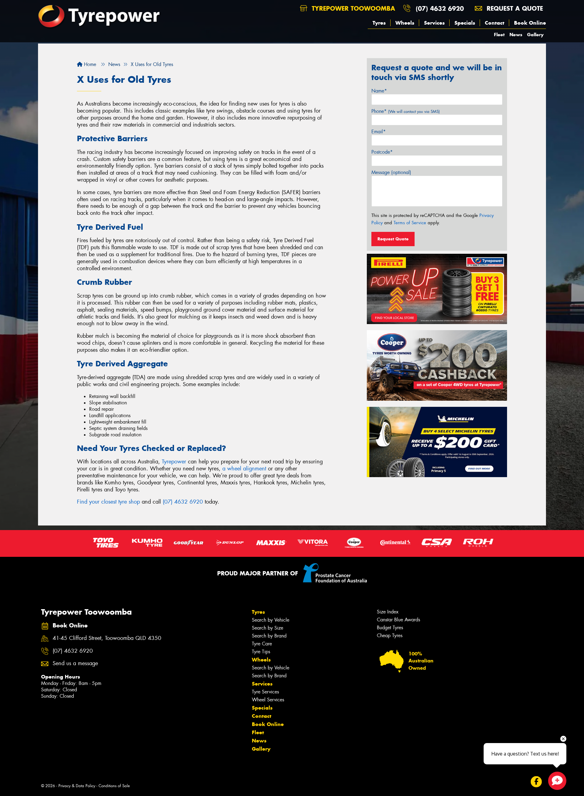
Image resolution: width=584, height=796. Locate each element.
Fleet (499, 34)
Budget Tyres (390, 627)
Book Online (530, 22)
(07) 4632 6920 (440, 8)
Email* (378, 131)
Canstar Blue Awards (398, 619)
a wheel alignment (244, 468)
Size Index (387, 612)
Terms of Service (410, 223)
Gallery (535, 34)
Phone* (405, 111)
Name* (379, 91)
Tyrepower (174, 461)
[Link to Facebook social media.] (536, 781)
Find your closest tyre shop (108, 501)
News (515, 34)
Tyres (379, 22)
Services (434, 22)
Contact (494, 22)
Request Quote (392, 239)
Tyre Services (265, 692)
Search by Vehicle (270, 620)
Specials (464, 22)
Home (89, 64)
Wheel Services (268, 700)
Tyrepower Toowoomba (352, 8)
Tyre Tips (261, 651)
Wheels (404, 22)
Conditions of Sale (114, 785)
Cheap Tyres (389, 635)
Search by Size (267, 628)
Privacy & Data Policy (76, 785)
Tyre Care (262, 644)
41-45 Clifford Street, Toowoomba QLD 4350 (107, 638)
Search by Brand (269, 636)
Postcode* (382, 152)
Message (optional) (391, 172)
